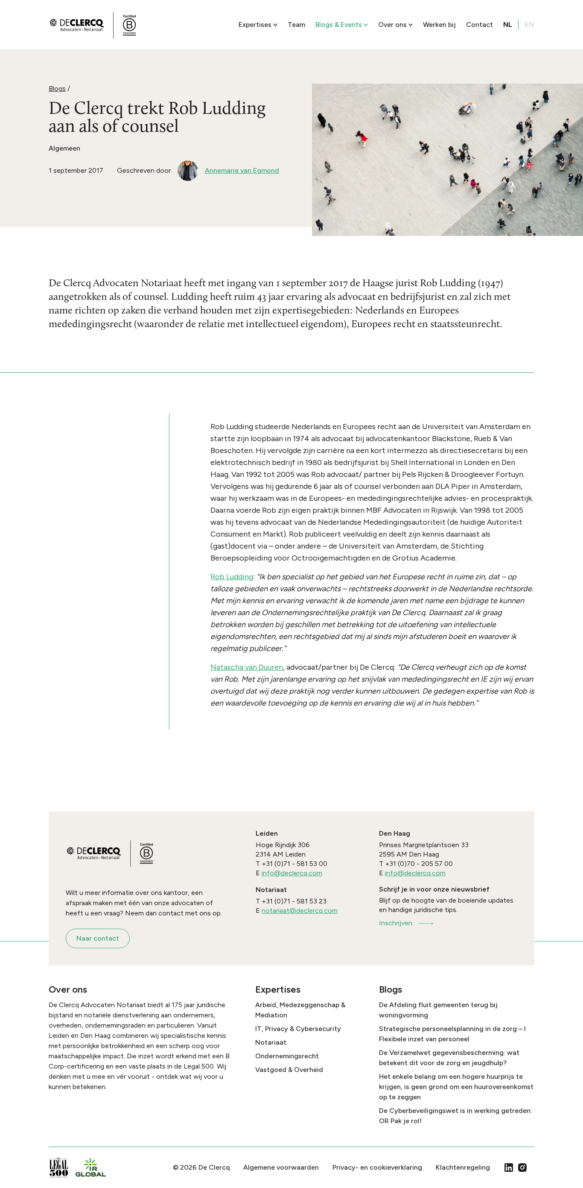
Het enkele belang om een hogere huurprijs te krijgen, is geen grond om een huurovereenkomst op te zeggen (456, 1086)
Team (296, 24)
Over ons (392, 24)
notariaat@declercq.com (300, 910)
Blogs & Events (338, 24)
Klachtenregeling (463, 1167)
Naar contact (97, 938)
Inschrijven (395, 923)
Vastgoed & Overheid (289, 1070)
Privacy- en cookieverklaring (377, 1167)
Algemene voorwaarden (281, 1167)
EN (529, 24)
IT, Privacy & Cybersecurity (298, 1029)
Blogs (57, 88)
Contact (479, 24)
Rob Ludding (231, 576)
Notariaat (270, 1042)
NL (507, 24)
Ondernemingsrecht (287, 1056)
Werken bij (439, 24)
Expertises (255, 24)
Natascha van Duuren (246, 667)
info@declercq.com (292, 873)
